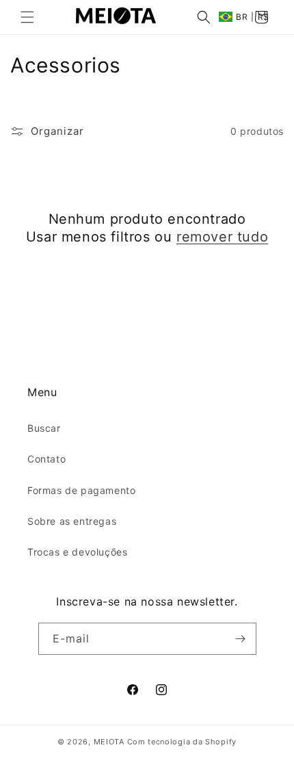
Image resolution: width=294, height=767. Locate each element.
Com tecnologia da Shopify (182, 741)
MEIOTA (109, 741)
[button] (27, 17)
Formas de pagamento (81, 490)
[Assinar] (241, 639)
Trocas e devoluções (77, 552)
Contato (46, 459)
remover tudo (222, 237)
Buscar (44, 428)
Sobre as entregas (71, 521)
